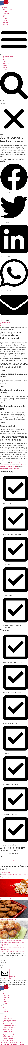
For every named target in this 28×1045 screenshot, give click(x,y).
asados (19, 463)
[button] (14, 40)
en (22, 463)
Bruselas (2, 466)
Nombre (2, 960)
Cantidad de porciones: (14, 853)
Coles (22, 465)
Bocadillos (6, 17)
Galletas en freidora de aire (8, 919)
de (6, 465)
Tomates (14, 463)
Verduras (5, 24)
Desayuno (6, 11)
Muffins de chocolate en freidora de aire (12, 951)
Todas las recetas (8, 9)
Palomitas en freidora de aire (8, 899)
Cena (4, 15)
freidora (2, 465)
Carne (5, 20)
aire (8, 465)
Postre (5, 18)
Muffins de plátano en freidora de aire (11, 940)
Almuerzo (6, 13)
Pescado (5, 22)
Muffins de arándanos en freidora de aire (12, 946)
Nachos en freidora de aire (8, 878)
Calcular (14, 860)
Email (1, 965)
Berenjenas (3, 468)
